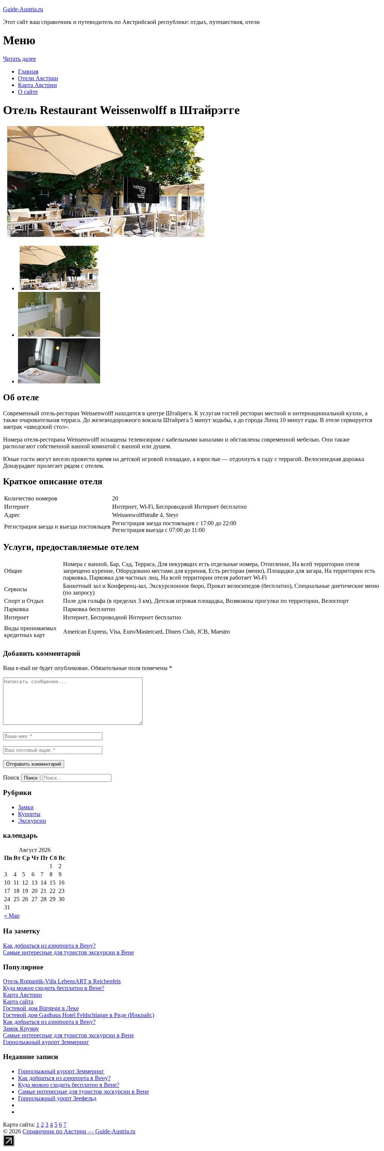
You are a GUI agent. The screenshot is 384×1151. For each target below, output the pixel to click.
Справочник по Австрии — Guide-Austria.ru (78, 1131)
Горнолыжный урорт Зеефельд (57, 1098)
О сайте (28, 92)
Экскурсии (32, 820)
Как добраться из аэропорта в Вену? (49, 945)
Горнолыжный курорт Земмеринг (61, 1071)
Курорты (29, 814)
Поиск (11, 777)
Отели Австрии (38, 78)
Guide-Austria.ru (23, 9)
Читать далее (19, 59)
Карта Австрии (37, 85)
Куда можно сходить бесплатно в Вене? (68, 1085)
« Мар (12, 915)
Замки (26, 807)
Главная (28, 71)
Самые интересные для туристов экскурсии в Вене (68, 952)
